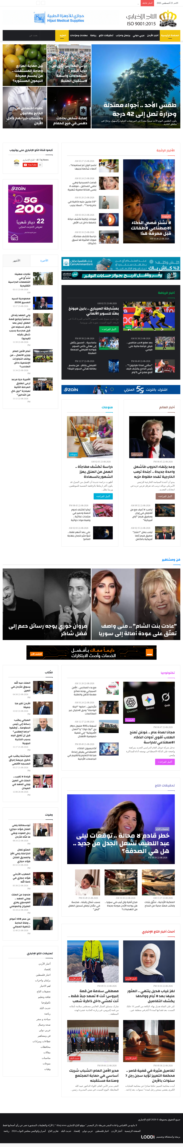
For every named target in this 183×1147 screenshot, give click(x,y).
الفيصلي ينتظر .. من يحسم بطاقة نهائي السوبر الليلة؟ (81, 367)
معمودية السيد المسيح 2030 (21, 300)
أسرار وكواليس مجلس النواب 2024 (29, 1131)
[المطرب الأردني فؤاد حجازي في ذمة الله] (43, 878)
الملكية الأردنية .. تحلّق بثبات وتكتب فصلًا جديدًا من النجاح (160, 904)
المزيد (63, 35)
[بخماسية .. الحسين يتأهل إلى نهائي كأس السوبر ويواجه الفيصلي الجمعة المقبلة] (109, 343)
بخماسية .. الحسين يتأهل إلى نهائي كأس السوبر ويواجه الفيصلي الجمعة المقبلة (83, 348)
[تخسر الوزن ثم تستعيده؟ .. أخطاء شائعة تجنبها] (109, 165)
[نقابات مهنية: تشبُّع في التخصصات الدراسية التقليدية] (43, 278)
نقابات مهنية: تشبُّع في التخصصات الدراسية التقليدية (19, 280)
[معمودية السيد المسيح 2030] (43, 303)
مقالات (47, 1052)
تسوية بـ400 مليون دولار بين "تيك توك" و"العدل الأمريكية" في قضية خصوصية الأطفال (83, 731)
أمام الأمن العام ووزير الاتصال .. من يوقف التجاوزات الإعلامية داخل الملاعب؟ (20, 359)
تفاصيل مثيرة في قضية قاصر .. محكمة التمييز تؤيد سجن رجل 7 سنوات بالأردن (150, 1075)
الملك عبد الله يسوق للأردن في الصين (20, 687)
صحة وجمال (44, 1024)
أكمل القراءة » (109, 329)
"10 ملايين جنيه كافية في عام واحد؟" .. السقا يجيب (82, 203)
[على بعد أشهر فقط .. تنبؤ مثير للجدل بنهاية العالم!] (103, 532)
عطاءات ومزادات (79, 35)
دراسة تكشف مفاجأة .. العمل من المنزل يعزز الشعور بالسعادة (94, 471)
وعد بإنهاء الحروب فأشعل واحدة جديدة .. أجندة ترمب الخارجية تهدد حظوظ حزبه (154, 471)
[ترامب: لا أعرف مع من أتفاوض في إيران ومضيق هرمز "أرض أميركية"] (165, 510)
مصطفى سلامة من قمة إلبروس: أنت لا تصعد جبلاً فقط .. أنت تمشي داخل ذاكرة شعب (93, 996)
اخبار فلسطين (43, 975)
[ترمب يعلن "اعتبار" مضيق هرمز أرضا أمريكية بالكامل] (165, 532)
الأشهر (16, 260)
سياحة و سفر (43, 1019)
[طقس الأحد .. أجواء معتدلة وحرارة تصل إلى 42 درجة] (136, 86)
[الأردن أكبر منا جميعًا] (43, 708)
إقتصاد (47, 969)
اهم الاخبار (45, 986)
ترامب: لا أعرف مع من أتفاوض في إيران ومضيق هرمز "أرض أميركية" (141, 515)
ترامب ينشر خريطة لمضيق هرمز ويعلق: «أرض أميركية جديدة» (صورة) (105, 3)
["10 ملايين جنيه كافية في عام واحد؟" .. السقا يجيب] (109, 202)
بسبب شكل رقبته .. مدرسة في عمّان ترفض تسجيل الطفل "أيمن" (84, 905)
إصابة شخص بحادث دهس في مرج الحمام (70, 120)
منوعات (47, 1063)
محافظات (46, 1047)
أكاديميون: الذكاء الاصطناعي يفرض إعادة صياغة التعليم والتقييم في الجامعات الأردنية (81, 753)
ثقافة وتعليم (44, 997)
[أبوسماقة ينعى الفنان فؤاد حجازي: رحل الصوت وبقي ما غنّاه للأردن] (43, 829)
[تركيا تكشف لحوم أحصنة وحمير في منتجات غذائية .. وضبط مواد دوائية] (103, 510)
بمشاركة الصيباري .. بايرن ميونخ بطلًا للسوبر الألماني (94, 311)
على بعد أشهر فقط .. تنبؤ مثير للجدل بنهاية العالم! (78, 535)
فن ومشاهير (44, 1036)
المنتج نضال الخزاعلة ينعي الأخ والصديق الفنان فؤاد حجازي (20, 855)
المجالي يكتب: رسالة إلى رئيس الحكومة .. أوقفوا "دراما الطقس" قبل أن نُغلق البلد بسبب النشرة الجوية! (19, 732)
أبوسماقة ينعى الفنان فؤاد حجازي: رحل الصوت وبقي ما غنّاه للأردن (19, 831)
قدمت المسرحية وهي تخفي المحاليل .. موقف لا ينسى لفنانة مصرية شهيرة (82, 186)
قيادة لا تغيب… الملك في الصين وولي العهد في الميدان (21, 782)
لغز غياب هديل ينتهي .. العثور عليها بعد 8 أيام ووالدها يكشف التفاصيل (151, 996)
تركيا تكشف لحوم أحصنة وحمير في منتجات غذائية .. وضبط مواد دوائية (80, 515)
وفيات (47, 1069)
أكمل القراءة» (165, 496)
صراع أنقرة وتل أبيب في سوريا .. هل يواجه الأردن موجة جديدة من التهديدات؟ (121, 905)
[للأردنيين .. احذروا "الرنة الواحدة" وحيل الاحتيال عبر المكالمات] (109, 707)
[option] (91, 86)
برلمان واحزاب (123, 35)
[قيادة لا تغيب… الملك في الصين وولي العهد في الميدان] (43, 781)
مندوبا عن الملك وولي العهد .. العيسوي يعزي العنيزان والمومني (19, 900)
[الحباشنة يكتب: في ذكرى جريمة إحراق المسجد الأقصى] (43, 760)
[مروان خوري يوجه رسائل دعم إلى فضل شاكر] (47, 604)
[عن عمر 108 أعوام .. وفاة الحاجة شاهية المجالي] (43, 923)
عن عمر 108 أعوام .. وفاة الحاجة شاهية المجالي (19, 923)
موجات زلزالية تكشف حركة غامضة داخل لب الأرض (82, 221)
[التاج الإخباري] (152, 18)
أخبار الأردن (153, 35)
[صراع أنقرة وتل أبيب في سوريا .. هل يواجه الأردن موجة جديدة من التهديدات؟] (121, 882)
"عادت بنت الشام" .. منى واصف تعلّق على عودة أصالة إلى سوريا (138, 629)
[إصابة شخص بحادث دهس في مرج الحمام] (69, 107)
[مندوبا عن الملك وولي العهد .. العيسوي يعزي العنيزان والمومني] (43, 899)
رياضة (93, 35)
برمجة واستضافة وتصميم (168, 1136)
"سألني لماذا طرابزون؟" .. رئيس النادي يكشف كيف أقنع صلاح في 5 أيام (138, 369)
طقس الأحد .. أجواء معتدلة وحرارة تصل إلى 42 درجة (140, 109)
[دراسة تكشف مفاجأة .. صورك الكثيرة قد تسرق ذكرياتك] (109, 237)
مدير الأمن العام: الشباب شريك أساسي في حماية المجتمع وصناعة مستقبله (94, 1075)
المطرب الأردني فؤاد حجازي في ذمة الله (21, 878)
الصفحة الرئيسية (170, 35)
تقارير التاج (53, 1131)
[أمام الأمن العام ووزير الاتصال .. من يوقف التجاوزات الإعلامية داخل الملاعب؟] (43, 355)
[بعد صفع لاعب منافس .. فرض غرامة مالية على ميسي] (165, 343)
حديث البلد (45, 1008)
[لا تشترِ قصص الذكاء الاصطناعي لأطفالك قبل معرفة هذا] (149, 201)
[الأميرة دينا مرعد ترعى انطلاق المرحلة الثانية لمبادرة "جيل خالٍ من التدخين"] (43, 384)
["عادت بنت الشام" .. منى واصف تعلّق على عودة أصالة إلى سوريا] (136, 604)
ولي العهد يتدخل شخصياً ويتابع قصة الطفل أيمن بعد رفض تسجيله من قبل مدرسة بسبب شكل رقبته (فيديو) (19, 327)
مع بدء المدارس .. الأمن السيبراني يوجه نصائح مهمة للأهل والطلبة (84, 691)
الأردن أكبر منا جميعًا (22, 705)
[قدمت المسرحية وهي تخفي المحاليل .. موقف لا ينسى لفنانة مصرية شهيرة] (109, 183)
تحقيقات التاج (106, 35)
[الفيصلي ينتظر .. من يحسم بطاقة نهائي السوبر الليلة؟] (114, 365)
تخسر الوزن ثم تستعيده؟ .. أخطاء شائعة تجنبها (82, 167)
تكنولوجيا (46, 1002)
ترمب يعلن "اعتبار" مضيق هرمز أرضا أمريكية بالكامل (142, 535)
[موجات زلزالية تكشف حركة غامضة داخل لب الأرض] (109, 219)
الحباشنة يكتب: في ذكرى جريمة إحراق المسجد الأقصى (19, 760)
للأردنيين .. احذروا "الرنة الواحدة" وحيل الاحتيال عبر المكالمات (82, 710)
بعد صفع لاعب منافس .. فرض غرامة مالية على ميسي (139, 346)
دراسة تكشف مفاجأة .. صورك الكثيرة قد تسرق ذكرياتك (84, 240)
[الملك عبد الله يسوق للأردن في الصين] (43, 687)
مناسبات (46, 1058)
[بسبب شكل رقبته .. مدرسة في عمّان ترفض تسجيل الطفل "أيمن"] (87, 882)
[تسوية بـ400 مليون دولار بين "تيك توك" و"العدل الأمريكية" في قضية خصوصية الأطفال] (109, 726)
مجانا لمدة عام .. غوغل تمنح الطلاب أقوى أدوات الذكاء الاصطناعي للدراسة (152, 737)
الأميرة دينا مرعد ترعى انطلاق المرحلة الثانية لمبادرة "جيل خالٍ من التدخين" (20, 387)
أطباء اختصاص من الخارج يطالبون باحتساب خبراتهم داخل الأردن (25, 115)
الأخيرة (44, 260)
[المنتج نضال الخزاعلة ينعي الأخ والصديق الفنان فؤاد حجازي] (43, 854)
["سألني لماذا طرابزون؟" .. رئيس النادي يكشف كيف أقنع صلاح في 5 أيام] (165, 365)
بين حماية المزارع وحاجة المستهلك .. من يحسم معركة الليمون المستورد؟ (27, 73)
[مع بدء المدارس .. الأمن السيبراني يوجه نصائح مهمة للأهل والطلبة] (112, 688)
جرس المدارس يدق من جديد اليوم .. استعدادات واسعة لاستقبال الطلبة (69, 73)
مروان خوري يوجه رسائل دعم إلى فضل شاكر (47, 629)
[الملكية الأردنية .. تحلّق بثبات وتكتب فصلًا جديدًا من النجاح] (158, 882)
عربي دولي (139, 35)
